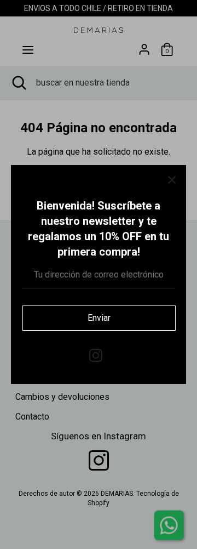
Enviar (99, 318)
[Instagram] (95, 354)
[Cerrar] (172, 179)
